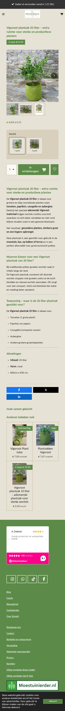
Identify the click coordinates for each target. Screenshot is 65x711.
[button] (12, 109)
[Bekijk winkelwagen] (61, 14)
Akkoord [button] (53, 701)
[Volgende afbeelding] (54, 76)
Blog (8, 592)
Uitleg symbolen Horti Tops (19, 676)
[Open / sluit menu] (3, 14)
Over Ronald (12, 616)
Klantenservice (13, 627)
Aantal (12, 134)
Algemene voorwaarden (18, 652)
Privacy (10, 658)
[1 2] (11, 169)
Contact (10, 633)
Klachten (10, 664)
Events (9, 598)
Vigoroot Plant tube (19, 450)
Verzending (11, 645)
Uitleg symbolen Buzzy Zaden (20, 670)
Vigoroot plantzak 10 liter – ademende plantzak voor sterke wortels (19, 495)
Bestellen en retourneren (18, 639)
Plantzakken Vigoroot (45, 450)
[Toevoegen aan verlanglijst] (54, 169)
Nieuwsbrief (12, 604)
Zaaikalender (12, 610)
